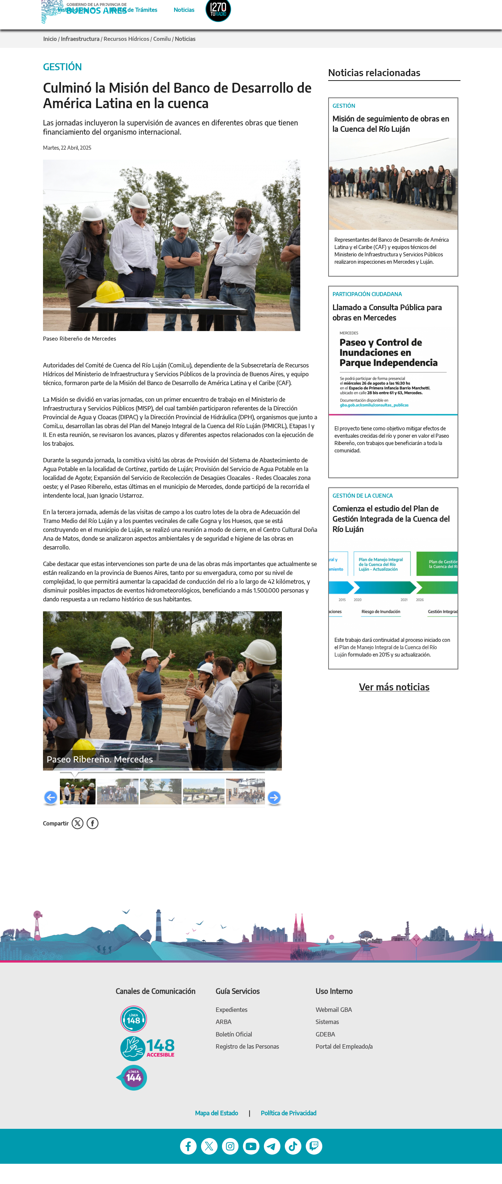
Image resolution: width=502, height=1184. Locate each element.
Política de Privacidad (288, 1113)
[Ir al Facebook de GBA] (188, 1145)
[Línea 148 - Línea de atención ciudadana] (131, 1018)
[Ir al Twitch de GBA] (314, 1145)
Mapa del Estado (216, 1113)
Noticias (178, 8)
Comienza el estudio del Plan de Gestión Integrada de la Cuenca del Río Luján (391, 518)
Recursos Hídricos (126, 38)
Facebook (92, 823)
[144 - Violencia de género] (131, 1077)
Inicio (50, 38)
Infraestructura (80, 38)
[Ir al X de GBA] (209, 1145)
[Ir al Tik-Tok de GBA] (293, 1145)
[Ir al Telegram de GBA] (272, 1145)
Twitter (77, 823)
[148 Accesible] (145, 1048)
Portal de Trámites (130, 8)
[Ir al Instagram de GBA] (230, 1145)
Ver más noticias (394, 687)
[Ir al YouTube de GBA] (251, 1145)
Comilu (162, 38)
